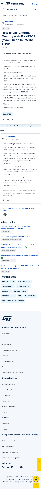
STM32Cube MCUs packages (13, 300)
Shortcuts (5, 424)
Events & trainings (8, 406)
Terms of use (10, 479)
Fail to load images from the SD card (14, 237)
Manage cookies (32, 482)
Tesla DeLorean (11, 136)
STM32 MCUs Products (8, 250)
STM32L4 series (20, 291)
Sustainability (7, 344)
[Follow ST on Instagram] (12, 467)
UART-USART (30, 296)
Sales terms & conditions (26, 479)
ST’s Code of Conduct (10, 452)
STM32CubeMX (7, 286)
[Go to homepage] (7, 321)
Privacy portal (19, 482)
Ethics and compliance (10, 441)
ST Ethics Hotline (8, 446)
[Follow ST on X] (3, 467)
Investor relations (8, 339)
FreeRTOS (7, 114)
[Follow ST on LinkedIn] (7, 467)
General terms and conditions (12, 372)
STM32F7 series (8, 296)
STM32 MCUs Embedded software (15, 15)
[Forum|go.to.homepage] (14, 4)
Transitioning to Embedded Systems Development (19, 255)
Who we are (6, 333)
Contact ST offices (8, 384)
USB (19, 296)
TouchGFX (6, 291)
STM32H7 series (8, 281)
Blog (3, 367)
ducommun (9, 21)
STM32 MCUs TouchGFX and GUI (11, 239)
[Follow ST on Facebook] (17, 467)
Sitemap (5, 429)
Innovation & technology (10, 350)
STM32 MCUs (5, 231)
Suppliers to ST (7, 361)
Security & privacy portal (10, 458)
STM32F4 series (24, 281)
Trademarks (7, 482)
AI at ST (5, 412)
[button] (2, 4)
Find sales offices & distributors (13, 390)
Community (6, 395)
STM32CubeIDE (23, 286)
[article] (20, 168)
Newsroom (6, 401)
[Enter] (3, 9)
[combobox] (20, 9)
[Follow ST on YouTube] (21, 467)
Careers (5, 356)
